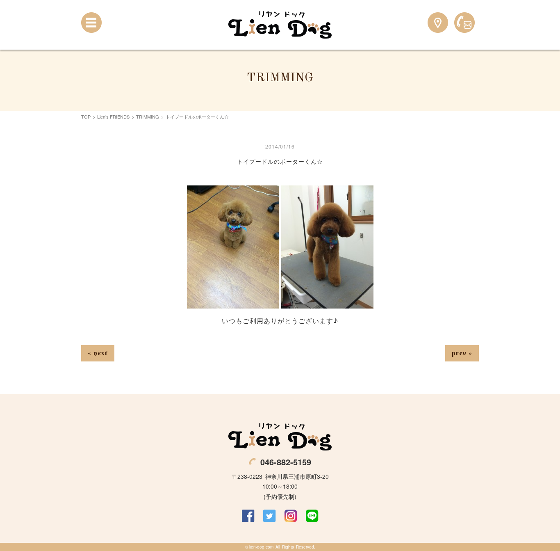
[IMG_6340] (233, 303)
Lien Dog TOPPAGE (280, 25)
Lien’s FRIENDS (113, 116)
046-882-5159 (285, 462)
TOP (86, 116)
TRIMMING (147, 116)
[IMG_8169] (327, 303)
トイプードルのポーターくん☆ (280, 161)
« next (98, 353)
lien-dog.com (261, 547)
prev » (462, 353)
